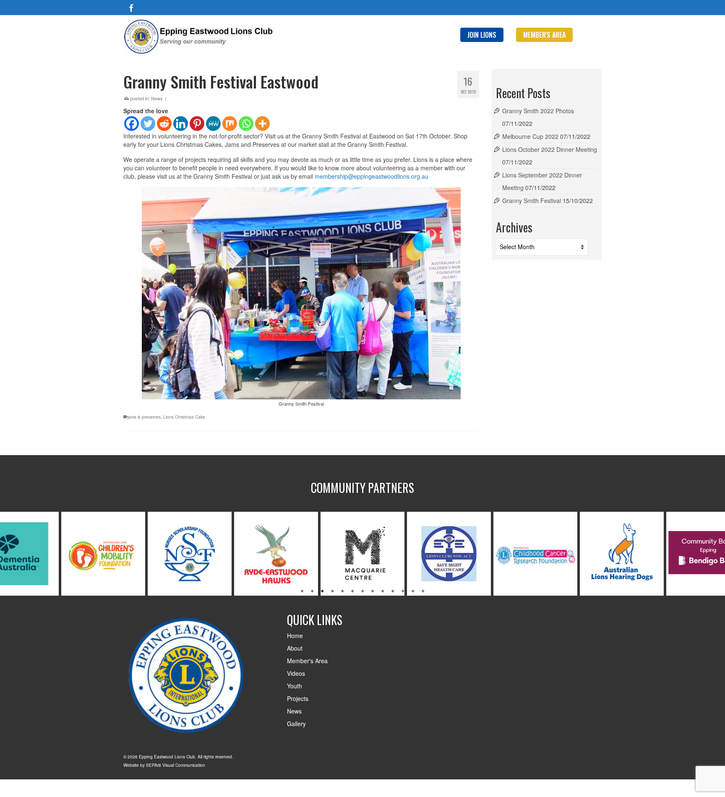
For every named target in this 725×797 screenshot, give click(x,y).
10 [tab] (393, 591)
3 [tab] (322, 591)
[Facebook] (131, 7)
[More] (262, 123)
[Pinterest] (197, 123)
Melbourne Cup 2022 (530, 136)
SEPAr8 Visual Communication (175, 765)
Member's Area (307, 660)
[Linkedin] (180, 123)
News (157, 98)
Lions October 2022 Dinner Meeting (549, 149)
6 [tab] (352, 591)
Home (295, 635)
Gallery (296, 723)
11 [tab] (403, 591)
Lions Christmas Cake (184, 417)
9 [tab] (382, 591)
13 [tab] (423, 591)
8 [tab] (372, 591)
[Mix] (229, 123)
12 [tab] (413, 591)
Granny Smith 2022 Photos (538, 111)
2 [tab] (312, 591)
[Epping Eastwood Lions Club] (198, 36)
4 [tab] (332, 591)
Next (713, 553)
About (295, 648)
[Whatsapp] (246, 123)
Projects (297, 698)
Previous (11, 553)
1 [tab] (302, 591)
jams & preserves (144, 417)
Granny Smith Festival (531, 200)
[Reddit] (164, 123)
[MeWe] (213, 123)
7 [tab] (362, 591)
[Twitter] (148, 123)
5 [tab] (342, 591)
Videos (296, 673)
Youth (294, 686)
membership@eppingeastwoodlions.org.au (371, 176)
